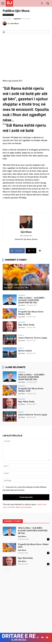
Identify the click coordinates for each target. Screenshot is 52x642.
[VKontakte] (42, 637)
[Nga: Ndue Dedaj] (10, 326)
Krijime (20, 335)
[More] (40, 250)
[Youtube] (47, 637)
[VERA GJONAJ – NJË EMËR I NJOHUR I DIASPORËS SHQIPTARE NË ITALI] (10, 299)
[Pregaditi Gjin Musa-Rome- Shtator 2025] (26, 277)
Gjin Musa (15, 23)
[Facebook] (42, 3)
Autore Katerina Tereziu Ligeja (32, 338)
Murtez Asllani (25, 351)
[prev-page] (4, 570)
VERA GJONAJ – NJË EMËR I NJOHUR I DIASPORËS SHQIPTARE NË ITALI (31, 300)
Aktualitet (21, 295)
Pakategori (8, 15)
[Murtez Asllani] (10, 352)
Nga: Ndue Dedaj (26, 325)
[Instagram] (37, 637)
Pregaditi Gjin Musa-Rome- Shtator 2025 (25, 284)
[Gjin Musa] (5, 23)
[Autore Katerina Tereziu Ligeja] (10, 339)
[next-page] (8, 570)
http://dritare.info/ (26, 236)
